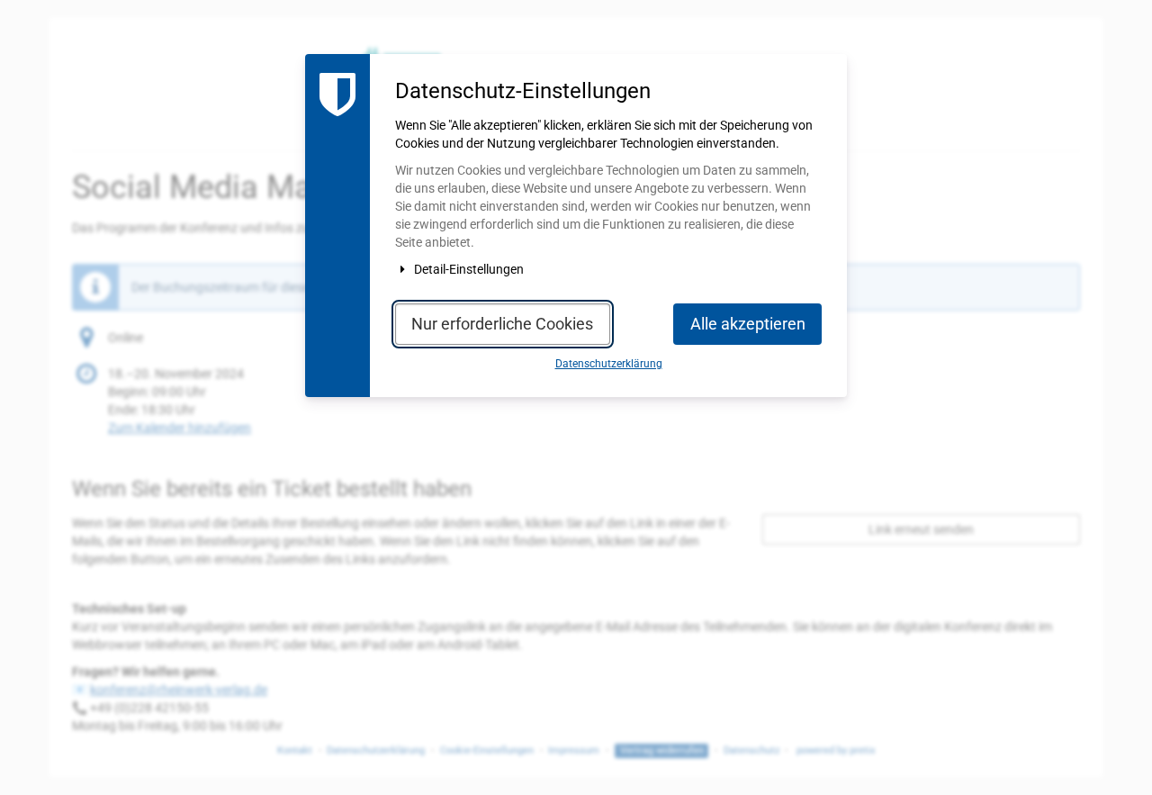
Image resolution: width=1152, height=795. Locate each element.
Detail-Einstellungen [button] (467, 269)
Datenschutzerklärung (608, 363)
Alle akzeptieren (748, 324)
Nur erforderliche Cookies (502, 324)
